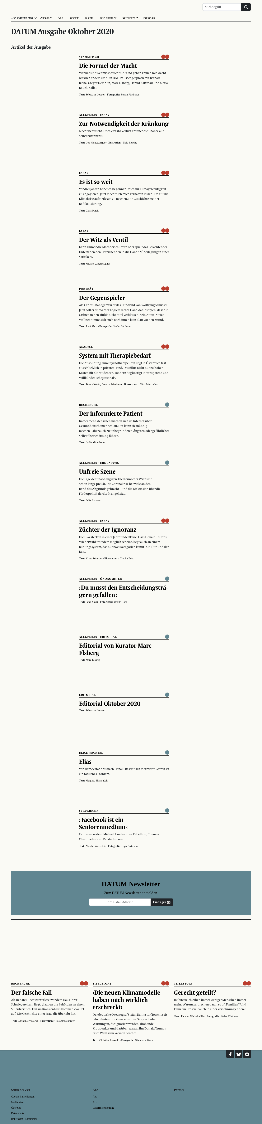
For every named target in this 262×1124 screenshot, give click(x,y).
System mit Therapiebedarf (115, 355)
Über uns (16, 1107)
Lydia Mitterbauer (95, 442)
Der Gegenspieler (102, 297)
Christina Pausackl (28, 1020)
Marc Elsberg (93, 660)
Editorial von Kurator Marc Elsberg (115, 649)
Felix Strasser (93, 500)
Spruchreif (88, 810)
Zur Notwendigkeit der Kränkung (124, 123)
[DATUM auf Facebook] (230, 1054)
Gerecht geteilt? (195, 992)
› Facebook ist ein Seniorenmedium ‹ (103, 823)
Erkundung (109, 462)
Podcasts (73, 17)
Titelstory (102, 983)
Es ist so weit (95, 181)
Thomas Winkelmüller (193, 1016)
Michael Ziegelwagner (98, 263)
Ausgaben (46, 17)
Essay (105, 115)
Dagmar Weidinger (112, 384)
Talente (88, 17)
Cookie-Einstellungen (23, 1096)
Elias (85, 761)
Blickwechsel (91, 752)
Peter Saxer (92, 602)
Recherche (88, 404)
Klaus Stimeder (94, 558)
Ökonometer (111, 578)
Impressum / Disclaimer (24, 1118)
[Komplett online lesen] (167, 404)
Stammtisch (89, 57)
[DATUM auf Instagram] (247, 1054)
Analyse (86, 346)
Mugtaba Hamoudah (97, 780)
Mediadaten (17, 1102)
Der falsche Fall (31, 992)
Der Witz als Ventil (103, 239)
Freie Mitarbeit (107, 17)
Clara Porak (92, 210)
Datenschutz (17, 1113)
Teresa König (93, 384)
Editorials (149, 17)
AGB (95, 1102)
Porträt (86, 288)
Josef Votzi (91, 326)
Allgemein (88, 115)
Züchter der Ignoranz (107, 529)
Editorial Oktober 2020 (110, 703)
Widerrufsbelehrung (103, 1107)
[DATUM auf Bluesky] (238, 1054)
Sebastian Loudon (95, 94)
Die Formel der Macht (108, 65)
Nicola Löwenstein (96, 846)
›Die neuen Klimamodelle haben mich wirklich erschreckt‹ (126, 1000)
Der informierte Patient (110, 413)
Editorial (108, 636)
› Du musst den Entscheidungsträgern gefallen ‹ (123, 591)
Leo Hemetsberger (96, 142)
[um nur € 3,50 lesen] (165, 57)
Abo (60, 17)
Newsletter (129, 17)
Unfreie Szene (97, 471)
